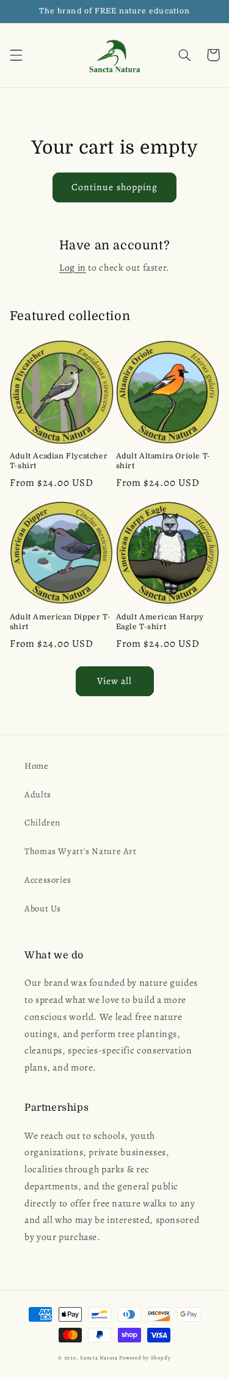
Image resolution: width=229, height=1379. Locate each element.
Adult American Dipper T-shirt (60, 622)
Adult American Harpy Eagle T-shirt (160, 622)
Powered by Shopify (144, 1357)
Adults (37, 794)
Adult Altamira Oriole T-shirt (163, 461)
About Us (42, 908)
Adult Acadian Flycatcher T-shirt (58, 461)
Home (36, 766)
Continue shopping (114, 186)
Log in (72, 267)
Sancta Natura (99, 1357)
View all (114, 680)
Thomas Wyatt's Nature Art (80, 851)
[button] (16, 55)
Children (42, 822)
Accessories (47, 880)
